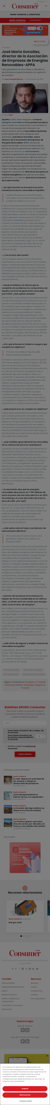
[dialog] (25, 1084)
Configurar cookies (25, 1101)
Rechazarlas (25, 1095)
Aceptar (25, 1088)
